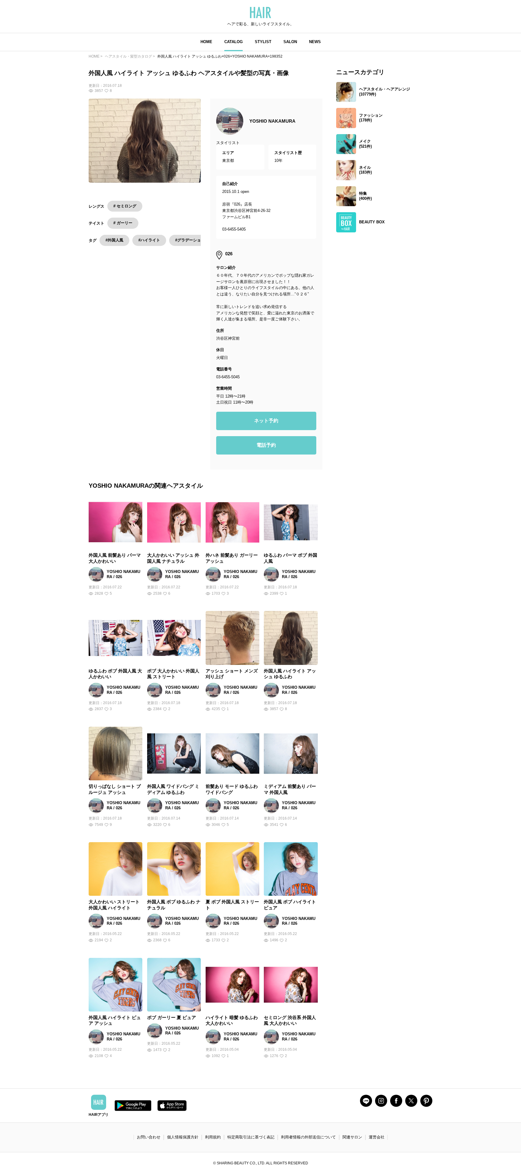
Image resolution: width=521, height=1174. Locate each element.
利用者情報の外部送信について (308, 1137)
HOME (206, 41)
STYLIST (263, 41)
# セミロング (124, 206)
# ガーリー (122, 223)
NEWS (315, 41)
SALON (290, 41)
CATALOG (233, 41)
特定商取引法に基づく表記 (250, 1137)
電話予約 (266, 445)
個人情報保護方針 (182, 1137)
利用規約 (213, 1137)
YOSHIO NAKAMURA (272, 121)
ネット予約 (266, 420)
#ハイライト (149, 240)
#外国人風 (114, 240)
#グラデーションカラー (195, 240)
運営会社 (376, 1137)
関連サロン (352, 1137)
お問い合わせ (148, 1137)
